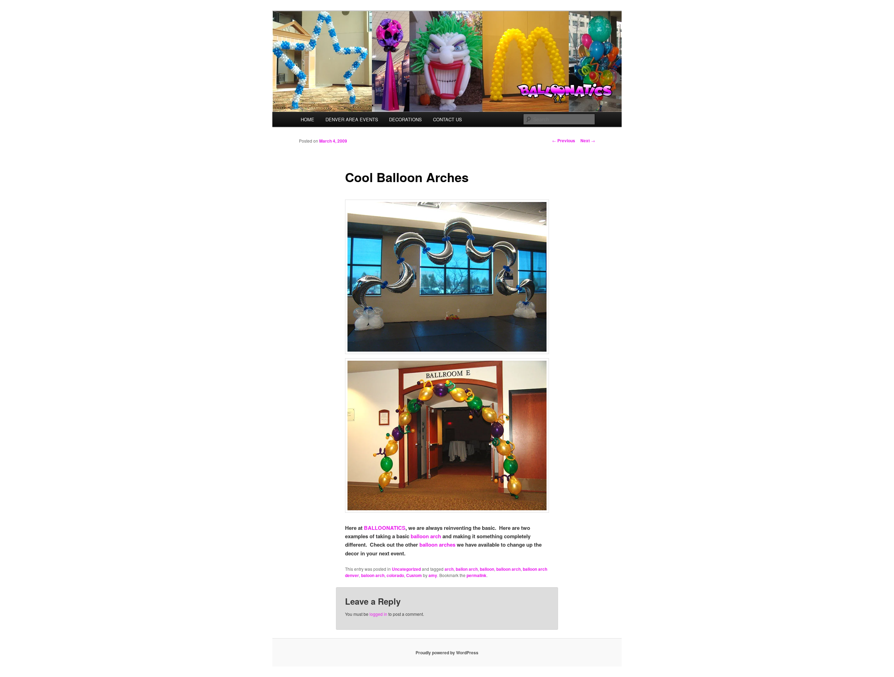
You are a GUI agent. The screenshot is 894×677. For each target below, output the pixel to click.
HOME (307, 119)
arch (449, 569)
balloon (487, 569)
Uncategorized (406, 569)
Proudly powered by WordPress (447, 652)
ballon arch (467, 569)
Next (587, 140)
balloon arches (437, 544)
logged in (378, 614)
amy (432, 575)
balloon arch (426, 536)
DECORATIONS (405, 119)
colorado (395, 575)
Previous (563, 140)
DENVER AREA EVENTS (351, 119)
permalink (476, 575)
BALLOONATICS (384, 528)
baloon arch (372, 575)
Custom (414, 575)
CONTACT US (447, 119)
